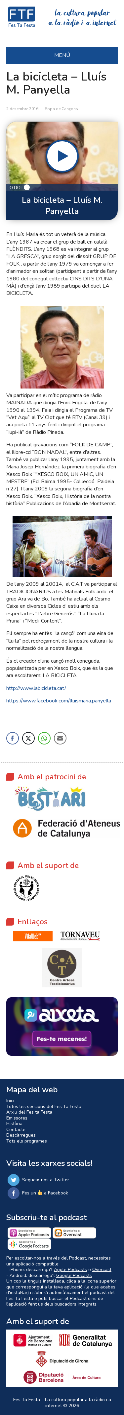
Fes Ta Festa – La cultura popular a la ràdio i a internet (62, 1403)
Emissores (16, 1118)
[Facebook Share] (12, 738)
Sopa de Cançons (61, 108)
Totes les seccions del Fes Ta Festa (43, 1106)
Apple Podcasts (70, 1269)
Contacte (15, 1129)
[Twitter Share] (28, 738)
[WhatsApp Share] (44, 738)
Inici (10, 1100)
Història (14, 1123)
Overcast (101, 1269)
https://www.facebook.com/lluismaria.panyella (58, 700)
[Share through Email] (60, 738)
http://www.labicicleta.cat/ (36, 688)
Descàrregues (21, 1135)
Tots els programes (26, 1141)
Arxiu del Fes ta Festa (29, 1112)
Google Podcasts (74, 1275)
